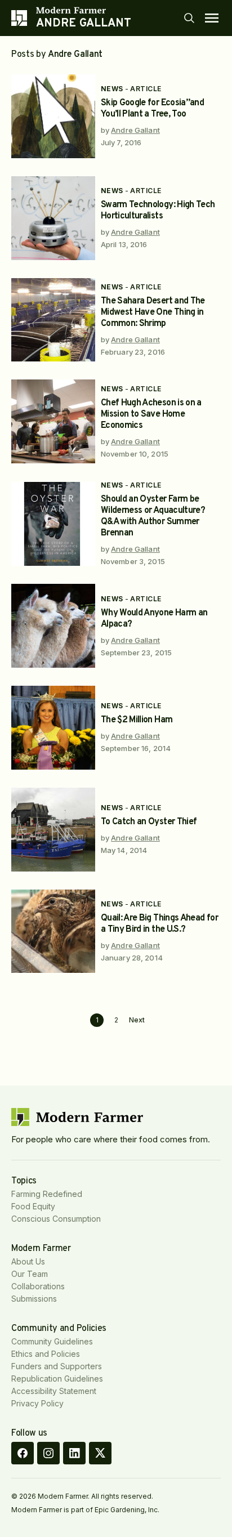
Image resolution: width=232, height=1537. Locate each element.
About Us (28, 1261)
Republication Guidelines (57, 1378)
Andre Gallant (135, 130)
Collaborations (38, 1286)
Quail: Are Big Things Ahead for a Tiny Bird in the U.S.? (159, 924)
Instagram (48, 1453)
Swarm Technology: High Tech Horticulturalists (158, 210)
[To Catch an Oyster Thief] (53, 830)
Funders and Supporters (56, 1366)
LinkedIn (74, 1453)
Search (189, 18)
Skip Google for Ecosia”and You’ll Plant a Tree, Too (152, 108)
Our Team (29, 1274)
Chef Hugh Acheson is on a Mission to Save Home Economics (151, 414)
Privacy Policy (37, 1403)
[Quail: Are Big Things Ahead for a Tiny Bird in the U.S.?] (53, 931)
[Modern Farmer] (83, 10)
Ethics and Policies (45, 1354)
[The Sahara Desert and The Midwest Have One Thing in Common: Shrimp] (53, 320)
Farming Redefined (46, 1194)
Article (145, 88)
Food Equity (33, 1206)
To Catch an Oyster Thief (149, 822)
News (112, 88)
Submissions (34, 1298)
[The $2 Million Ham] (53, 728)
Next (137, 1020)
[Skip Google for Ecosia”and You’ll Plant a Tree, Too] (53, 116)
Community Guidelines (52, 1341)
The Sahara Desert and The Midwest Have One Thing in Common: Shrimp (153, 312)
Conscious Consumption (56, 1218)
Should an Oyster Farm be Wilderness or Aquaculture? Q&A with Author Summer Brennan (153, 516)
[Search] (189, 18)
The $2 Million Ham (136, 720)
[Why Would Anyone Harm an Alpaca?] (53, 626)
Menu (212, 18)
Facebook (22, 1453)
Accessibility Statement (53, 1391)
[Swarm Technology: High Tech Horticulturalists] (53, 218)
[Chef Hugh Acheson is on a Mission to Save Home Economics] (53, 421)
